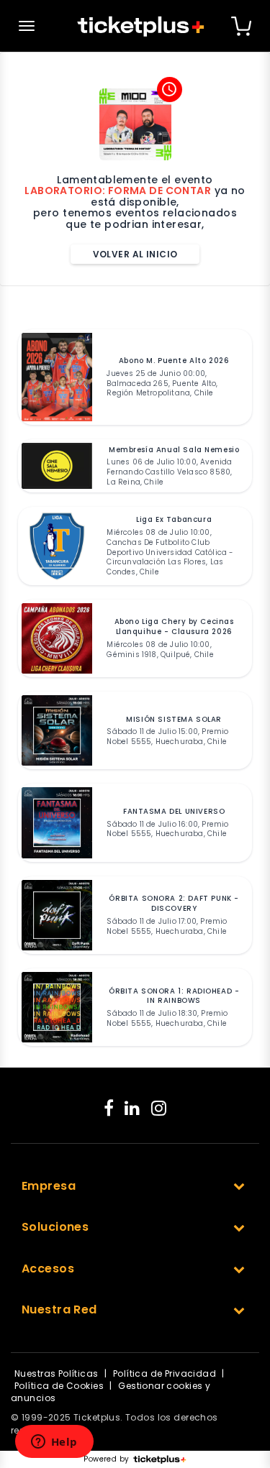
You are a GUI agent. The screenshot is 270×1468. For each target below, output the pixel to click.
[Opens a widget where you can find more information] (54, 1443)
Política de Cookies (59, 1386)
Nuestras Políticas (56, 1373)
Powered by (106, 1459)
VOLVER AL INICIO (135, 254)
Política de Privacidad (164, 1373)
